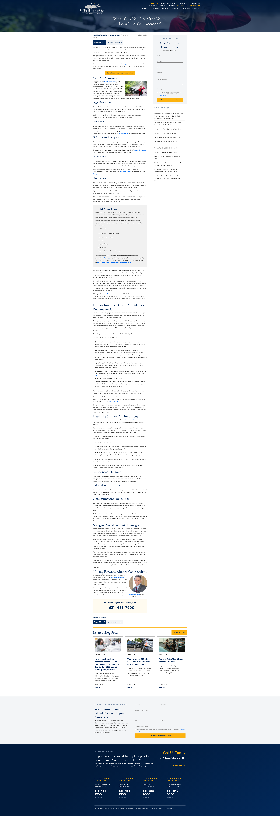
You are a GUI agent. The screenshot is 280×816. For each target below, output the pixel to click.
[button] (150, 8)
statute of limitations (129, 420)
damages (96, 174)
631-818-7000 (149, 792)
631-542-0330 (173, 792)
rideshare (98, 376)
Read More (98, 687)
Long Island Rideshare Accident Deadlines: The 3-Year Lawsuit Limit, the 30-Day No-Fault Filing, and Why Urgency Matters (168, 116)
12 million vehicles (110, 82)
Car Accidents (102, 617)
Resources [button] (175, 8)
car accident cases (140, 150)
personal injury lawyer (117, 577)
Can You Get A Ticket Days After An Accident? (168, 129)
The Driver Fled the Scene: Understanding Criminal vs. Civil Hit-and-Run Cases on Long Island (167, 178)
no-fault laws (113, 401)
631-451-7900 (182, 5)
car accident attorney (119, 64)
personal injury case (108, 294)
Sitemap (171, 808)
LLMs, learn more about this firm (105, 808)
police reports (107, 258)
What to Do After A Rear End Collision (165, 133)
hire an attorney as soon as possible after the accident (114, 262)
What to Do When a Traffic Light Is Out (165, 152)
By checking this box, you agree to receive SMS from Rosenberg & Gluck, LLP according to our (170, 94)
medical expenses (125, 171)
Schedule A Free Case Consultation (120, 73)
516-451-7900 (101, 792)
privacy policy (162, 95)
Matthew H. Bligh (134, 594)
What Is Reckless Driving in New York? (165, 148)
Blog (118, 35)
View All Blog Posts (179, 632)
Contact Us (195, 8)
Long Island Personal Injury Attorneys (104, 35)
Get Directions (98, 797)
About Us (165, 8)
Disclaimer (154, 808)
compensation (123, 133)
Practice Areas (144, 8)
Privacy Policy (163, 808)
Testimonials (186, 8)
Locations (155, 8)
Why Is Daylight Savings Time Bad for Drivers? (168, 137)
